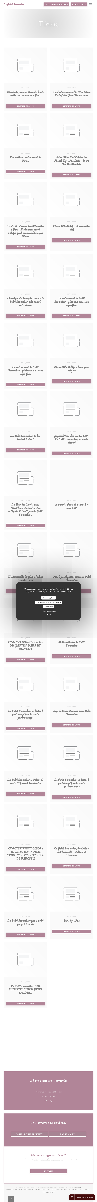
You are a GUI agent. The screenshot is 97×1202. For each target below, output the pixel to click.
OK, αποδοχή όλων (48, 598)
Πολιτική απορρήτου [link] (49, 611)
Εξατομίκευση (48, 607)
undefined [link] (49, 614)
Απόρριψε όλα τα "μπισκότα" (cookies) (48, 602)
